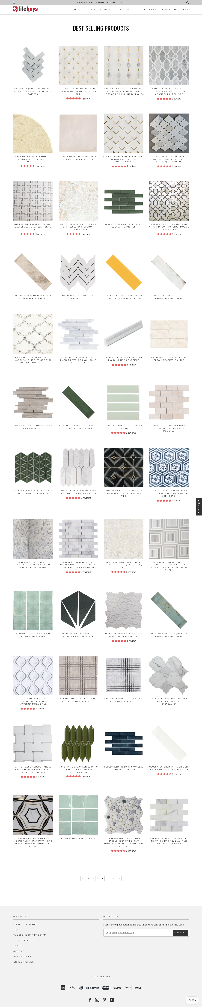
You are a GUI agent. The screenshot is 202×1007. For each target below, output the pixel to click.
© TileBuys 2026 (101, 976)
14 (113, 878)
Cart (186, 9)
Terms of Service (23, 962)
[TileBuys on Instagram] (97, 1001)
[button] (73, 98)
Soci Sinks (19, 945)
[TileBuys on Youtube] (112, 1001)
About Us (18, 951)
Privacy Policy (22, 956)
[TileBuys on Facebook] (90, 1001)
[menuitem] (76, 10)
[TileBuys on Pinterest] (104, 1001)
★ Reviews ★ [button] (199, 506)
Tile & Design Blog (24, 940)
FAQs (16, 929)
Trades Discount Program (29, 935)
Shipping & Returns (24, 924)
